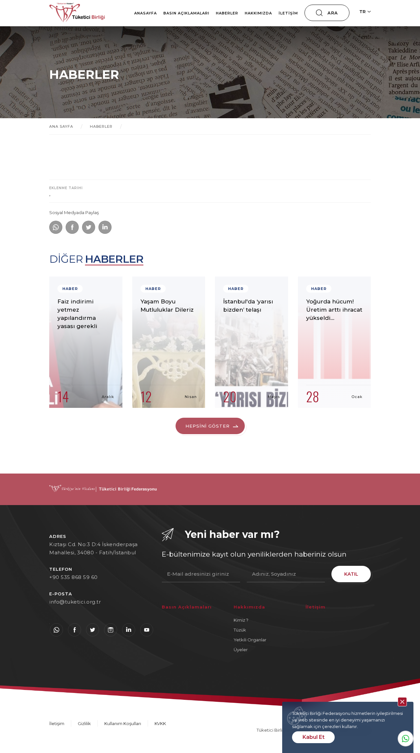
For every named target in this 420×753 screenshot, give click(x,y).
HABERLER (101, 126)
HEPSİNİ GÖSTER (207, 426)
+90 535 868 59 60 (73, 577)
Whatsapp (405, 738)
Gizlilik (84, 723)
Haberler (227, 13)
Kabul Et (314, 737)
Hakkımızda (258, 13)
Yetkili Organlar (250, 639)
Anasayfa (145, 13)
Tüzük (240, 629)
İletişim (288, 13)
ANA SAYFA (61, 126)
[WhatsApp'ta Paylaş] (55, 227)
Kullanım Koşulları (122, 723)
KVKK (160, 723)
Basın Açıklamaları (186, 13)
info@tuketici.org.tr (75, 602)
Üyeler (241, 649)
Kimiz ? (241, 620)
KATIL (351, 574)
